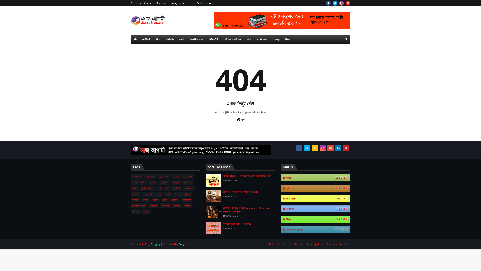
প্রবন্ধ (158, 194)
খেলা (159, 188)
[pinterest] (348, 3)
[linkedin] (338, 148)
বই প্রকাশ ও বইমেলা (182, 194)
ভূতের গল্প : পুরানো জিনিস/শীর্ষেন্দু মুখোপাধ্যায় (240, 192)
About (271, 244)
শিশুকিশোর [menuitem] (170, 39)
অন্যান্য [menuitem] (276, 39)
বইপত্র (135, 200)
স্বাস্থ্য (146, 211)
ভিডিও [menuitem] (287, 39)
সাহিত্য (187, 205)
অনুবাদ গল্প (150, 176)
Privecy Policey (178, 3)
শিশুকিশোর (153, 205)
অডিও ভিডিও (136, 176)
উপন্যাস (176, 182)
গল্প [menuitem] (156, 39)
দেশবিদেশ (135, 194)
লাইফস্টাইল (187, 200)
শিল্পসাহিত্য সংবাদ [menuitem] (196, 39)
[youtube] (330, 148)
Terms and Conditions (338, 244)
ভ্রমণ (165, 200)
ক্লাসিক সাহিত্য (147, 188)
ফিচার (168, 194)
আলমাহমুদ (164, 182)
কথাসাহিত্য (187, 182)
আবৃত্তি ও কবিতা (138, 182)
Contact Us (284, 244)
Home (260, 244)
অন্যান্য (176, 176)
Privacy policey (315, 244)
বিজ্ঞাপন (155, 200)
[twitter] (335, 3)
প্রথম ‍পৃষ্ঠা (148, 194)
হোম (242, 120)
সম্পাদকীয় (165, 205)
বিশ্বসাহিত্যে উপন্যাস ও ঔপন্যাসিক (237, 224)
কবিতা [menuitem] (181, 39)
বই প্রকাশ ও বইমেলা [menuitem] (233, 39)
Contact (148, 3)
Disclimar (161, 3)
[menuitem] (135, 39)
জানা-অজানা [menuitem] (262, 39)
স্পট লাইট (136, 211)
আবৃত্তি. (153, 182)
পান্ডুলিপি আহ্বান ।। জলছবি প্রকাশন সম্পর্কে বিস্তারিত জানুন (247, 176)
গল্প (167, 188)
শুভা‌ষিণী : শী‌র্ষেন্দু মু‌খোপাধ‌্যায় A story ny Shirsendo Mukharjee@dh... (247, 209)
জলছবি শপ (176, 188)
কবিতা (134, 188)
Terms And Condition (200, 3)
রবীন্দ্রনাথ (175, 200)
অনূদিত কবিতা (163, 176)
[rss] (315, 148)
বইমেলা (145, 200)
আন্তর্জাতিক (187, 176)
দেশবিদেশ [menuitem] (146, 39)
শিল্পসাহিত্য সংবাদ (138, 205)
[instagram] (341, 3)
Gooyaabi (183, 244)
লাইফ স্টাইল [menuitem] (214, 39)
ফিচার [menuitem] (249, 39)
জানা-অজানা (189, 188)
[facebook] (328, 3)
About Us (136, 3)
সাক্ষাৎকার (177, 205)
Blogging (155, 244)
